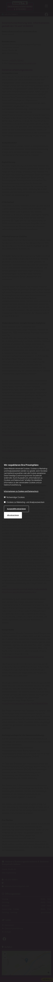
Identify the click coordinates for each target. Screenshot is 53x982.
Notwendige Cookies (16, 497)
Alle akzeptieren (13, 515)
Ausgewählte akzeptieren (16, 509)
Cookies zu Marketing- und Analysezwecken (25, 502)
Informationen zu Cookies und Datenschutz (21, 491)
